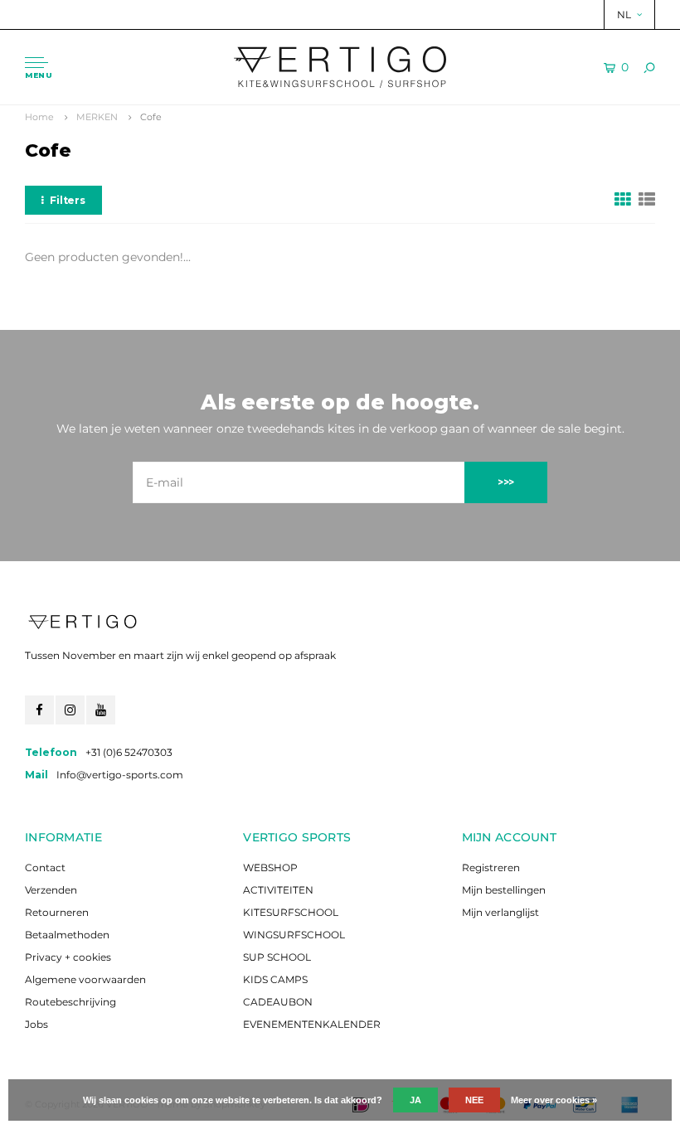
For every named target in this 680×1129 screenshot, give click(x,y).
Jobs (36, 1024)
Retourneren (57, 912)
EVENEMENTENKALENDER (312, 1024)
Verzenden (51, 890)
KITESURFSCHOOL (290, 912)
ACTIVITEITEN (278, 890)
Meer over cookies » (554, 1100)
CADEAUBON (278, 1002)
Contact (45, 867)
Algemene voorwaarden (85, 979)
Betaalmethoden (67, 934)
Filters (67, 200)
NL (624, 14)
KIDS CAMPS (275, 979)
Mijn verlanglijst (500, 912)
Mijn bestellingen (504, 890)
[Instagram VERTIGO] (70, 709)
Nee (474, 1100)
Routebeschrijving (70, 1002)
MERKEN (97, 117)
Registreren (491, 867)
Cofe (151, 117)
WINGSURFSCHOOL (294, 934)
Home (39, 117)
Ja (415, 1100)
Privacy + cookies (68, 957)
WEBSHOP (270, 867)
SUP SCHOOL (277, 957)
